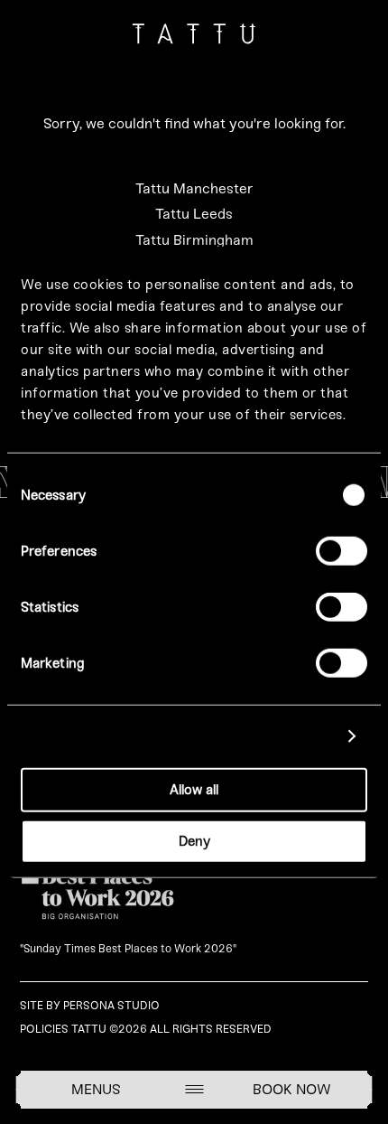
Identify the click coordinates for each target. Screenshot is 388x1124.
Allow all (194, 790)
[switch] (341, 551)
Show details (290, 736)
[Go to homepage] (194, 38)
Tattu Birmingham (194, 239)
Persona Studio (111, 1005)
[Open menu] (194, 1089)
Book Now (292, 1089)
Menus (96, 1089)
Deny (194, 840)
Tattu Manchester (194, 188)
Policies (44, 1028)
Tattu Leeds (194, 213)
